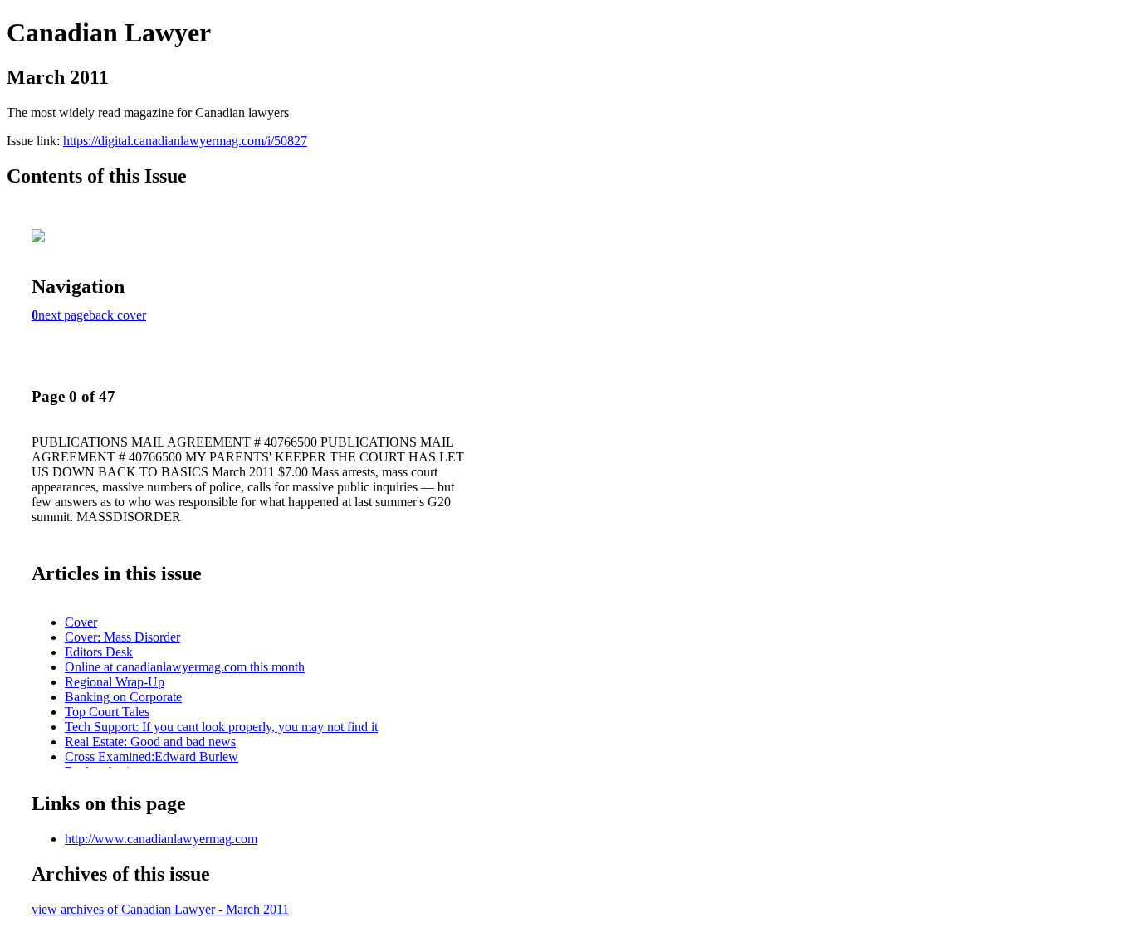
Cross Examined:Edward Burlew (151, 756)
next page (63, 315)
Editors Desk (99, 652)
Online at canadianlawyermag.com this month (185, 667)
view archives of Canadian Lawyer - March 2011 (160, 909)
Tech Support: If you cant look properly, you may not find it (221, 727)
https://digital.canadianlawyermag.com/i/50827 (185, 141)
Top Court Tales (107, 712)
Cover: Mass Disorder (122, 637)
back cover (117, 315)
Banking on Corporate (123, 697)
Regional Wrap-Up (114, 682)
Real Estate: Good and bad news (150, 742)
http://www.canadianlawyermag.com (161, 839)
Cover (81, 622)
